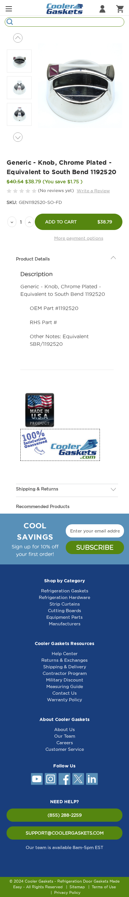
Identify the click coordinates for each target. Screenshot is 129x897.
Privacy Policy (67, 892)
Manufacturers (64, 623)
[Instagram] (50, 779)
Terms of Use (104, 887)
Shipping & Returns (37, 488)
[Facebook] (64, 779)
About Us (64, 729)
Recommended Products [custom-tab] (43, 506)
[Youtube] (37, 779)
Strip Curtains (64, 603)
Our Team (64, 736)
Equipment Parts (64, 617)
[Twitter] (78, 779)
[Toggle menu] (8, 8)
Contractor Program (65, 673)
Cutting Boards (64, 610)
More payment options (78, 238)
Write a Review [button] (93, 190)
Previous (18, 38)
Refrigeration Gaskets (64, 590)
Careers (64, 742)
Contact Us (64, 693)
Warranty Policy (64, 699)
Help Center (65, 653)
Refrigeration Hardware (64, 597)
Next (18, 137)
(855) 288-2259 (65, 815)
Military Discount (64, 679)
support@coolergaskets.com (65, 833)
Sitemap (77, 887)
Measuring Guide (64, 686)
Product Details (33, 258)
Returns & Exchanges (64, 660)
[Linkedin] (92, 779)
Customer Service (64, 749)
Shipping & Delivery (64, 666)
